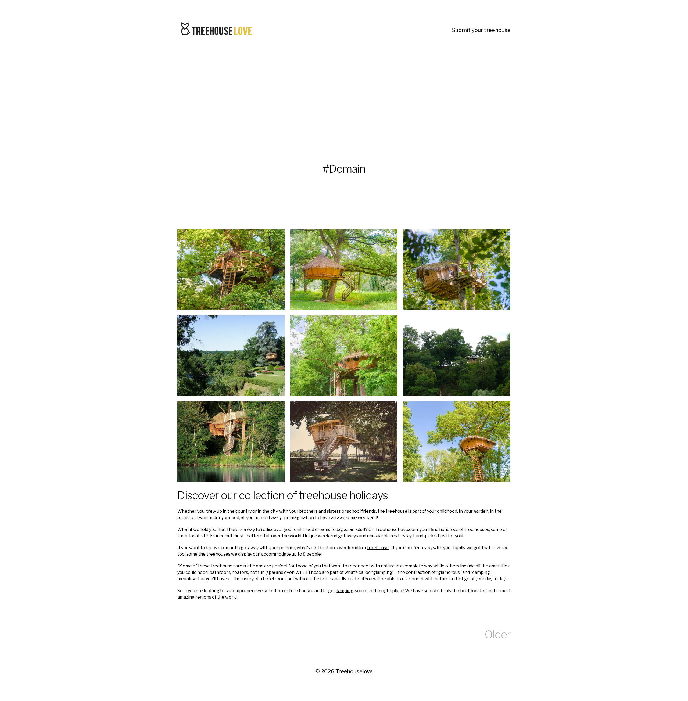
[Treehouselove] (217, 30)
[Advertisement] (338, 97)
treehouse (378, 547)
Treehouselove (354, 671)
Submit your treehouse (481, 30)
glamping (343, 590)
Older (498, 634)
